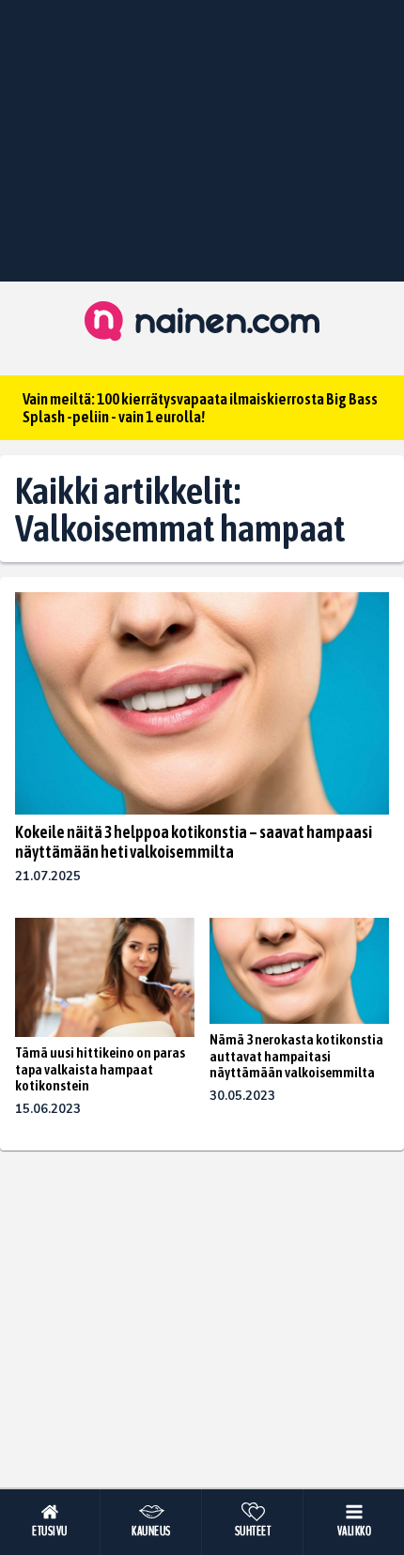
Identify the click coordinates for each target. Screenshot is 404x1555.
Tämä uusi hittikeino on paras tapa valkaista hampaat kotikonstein (100, 1068)
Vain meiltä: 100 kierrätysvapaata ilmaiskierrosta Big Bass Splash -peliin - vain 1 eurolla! (200, 407)
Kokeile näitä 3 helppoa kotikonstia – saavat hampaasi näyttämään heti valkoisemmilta (193, 841)
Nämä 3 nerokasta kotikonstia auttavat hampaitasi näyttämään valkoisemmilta (296, 1055)
